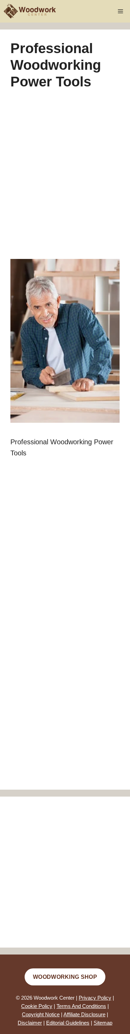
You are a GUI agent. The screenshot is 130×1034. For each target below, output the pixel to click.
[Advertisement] (65, 180)
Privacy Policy (95, 998)
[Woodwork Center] (30, 11)
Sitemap (103, 1023)
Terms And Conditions (81, 1006)
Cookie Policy (36, 1006)
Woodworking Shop (65, 977)
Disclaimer (30, 1023)
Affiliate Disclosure (84, 1014)
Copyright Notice (41, 1014)
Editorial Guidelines (67, 1023)
